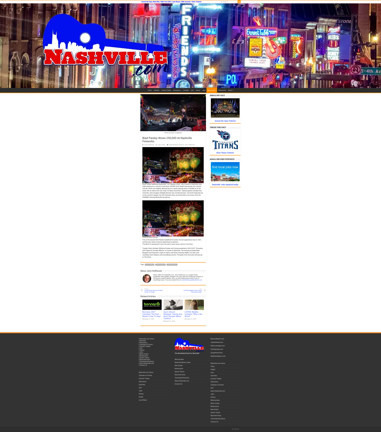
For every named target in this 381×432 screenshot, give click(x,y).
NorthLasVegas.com (218, 346)
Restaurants (222, 90)
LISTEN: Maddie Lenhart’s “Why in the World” (193, 314)
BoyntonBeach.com (217, 339)
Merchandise (179, 359)
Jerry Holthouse (149, 145)
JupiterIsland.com (217, 342)
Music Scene (211, 90)
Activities (186, 90)
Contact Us (143, 365)
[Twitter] (225, 2)
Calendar (156, 90)
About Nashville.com (147, 363)
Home (150, 90)
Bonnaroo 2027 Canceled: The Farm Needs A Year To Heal (151, 314)
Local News (143, 400)
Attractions (176, 90)
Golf (192, 90)
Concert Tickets (166, 90)
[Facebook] (223, 2)
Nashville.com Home (147, 339)
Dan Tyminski (150, 264)
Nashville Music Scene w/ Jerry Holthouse (182, 145)
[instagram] (227, 2)
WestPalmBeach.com (218, 356)
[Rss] (221, 2)
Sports (230, 90)
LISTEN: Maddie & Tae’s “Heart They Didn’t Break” (192, 290)
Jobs (203, 90)
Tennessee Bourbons (147, 361)
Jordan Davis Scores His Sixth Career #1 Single (153, 290)
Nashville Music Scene (182, 362)
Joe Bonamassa (172, 264)
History (198, 90)
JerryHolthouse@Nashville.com (191, 280)
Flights (213, 369)
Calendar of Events (146, 344)
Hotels (141, 397)
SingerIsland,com (217, 353)
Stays (213, 366)
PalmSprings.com (217, 349)
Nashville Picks (145, 359)
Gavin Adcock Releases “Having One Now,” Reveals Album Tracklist (173, 315)
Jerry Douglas (160, 264)
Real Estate (178, 365)
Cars (212, 372)
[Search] (239, 1)
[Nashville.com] (190, 45)
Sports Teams (144, 358)
